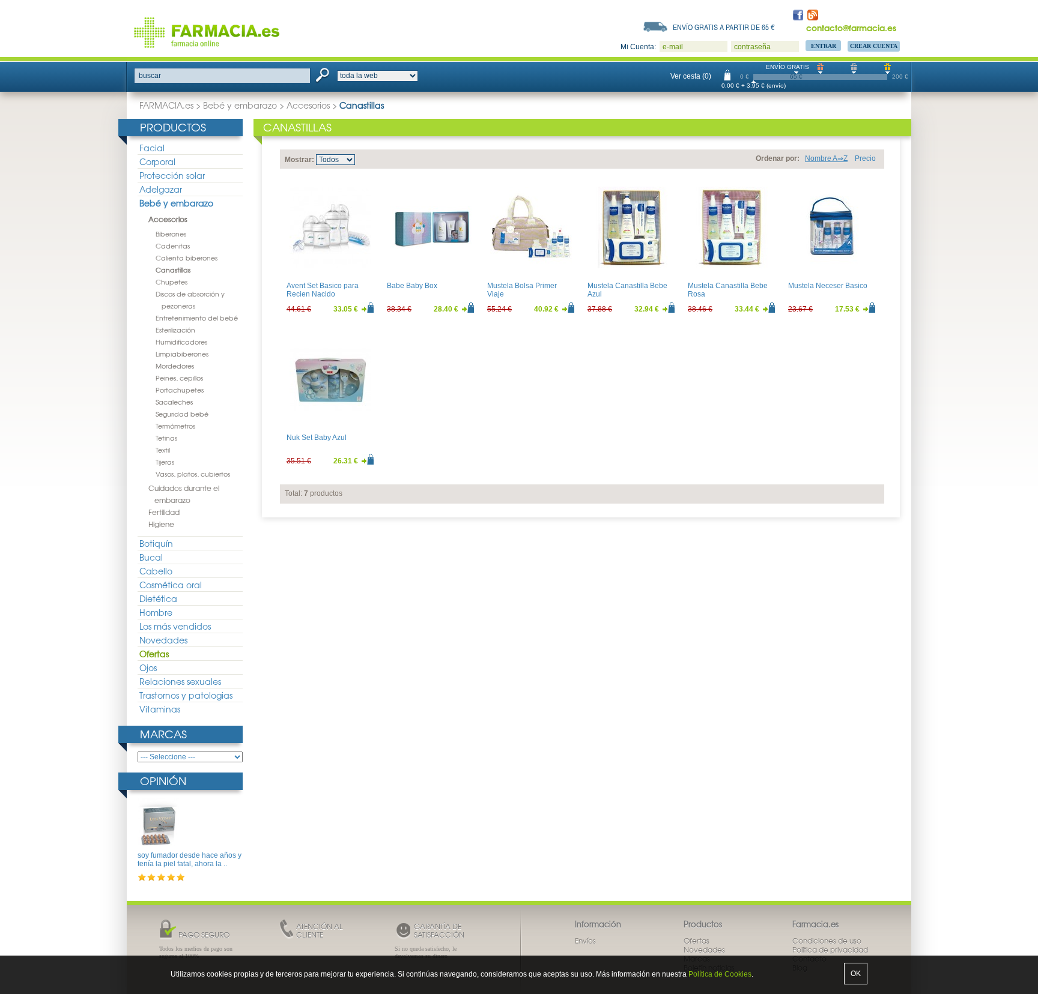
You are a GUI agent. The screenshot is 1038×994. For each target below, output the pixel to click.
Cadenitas (173, 245)
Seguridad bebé (182, 413)
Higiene (161, 524)
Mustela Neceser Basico (827, 286)
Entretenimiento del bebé (197, 317)
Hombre (155, 612)
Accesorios (308, 105)
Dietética (158, 598)
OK (856, 973)
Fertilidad (164, 512)
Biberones (171, 233)
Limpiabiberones (182, 353)
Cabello (155, 571)
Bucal (151, 557)
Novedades (163, 640)
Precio (865, 158)
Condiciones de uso (826, 940)
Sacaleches (174, 401)
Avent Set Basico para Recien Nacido (323, 290)
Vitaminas (159, 709)
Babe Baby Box (412, 286)
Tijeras (165, 461)
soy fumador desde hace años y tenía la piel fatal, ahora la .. (189, 859)
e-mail (673, 47)
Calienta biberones (186, 257)
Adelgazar (160, 189)
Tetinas (166, 437)
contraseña (752, 47)
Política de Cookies (719, 974)
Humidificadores (181, 341)
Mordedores (175, 365)
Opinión (163, 781)
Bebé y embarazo (240, 105)
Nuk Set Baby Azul (317, 437)
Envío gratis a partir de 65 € (724, 27)
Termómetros (175, 425)
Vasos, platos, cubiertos (193, 473)
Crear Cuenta (873, 46)
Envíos (585, 940)
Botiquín (156, 543)
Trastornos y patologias (185, 695)
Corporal (157, 161)
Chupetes (171, 281)
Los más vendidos (175, 626)
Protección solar (172, 175)
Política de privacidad (830, 949)
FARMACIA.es (166, 105)
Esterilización (175, 329)
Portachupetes (180, 389)
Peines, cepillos (179, 377)
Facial (152, 148)
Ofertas (154, 654)
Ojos (148, 667)
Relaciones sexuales (180, 681)
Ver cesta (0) (690, 76)
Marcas (163, 734)
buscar (150, 75)
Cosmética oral (170, 585)
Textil (163, 449)
